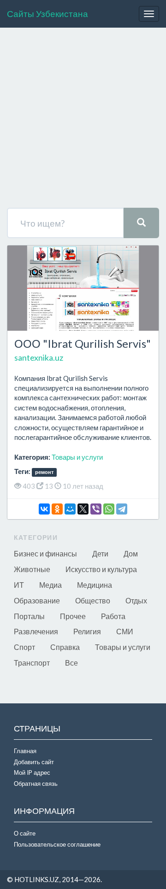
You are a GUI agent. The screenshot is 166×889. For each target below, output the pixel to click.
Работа (113, 616)
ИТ (19, 584)
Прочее (73, 616)
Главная (25, 750)
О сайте (25, 833)
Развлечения (36, 631)
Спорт (24, 647)
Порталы (29, 616)
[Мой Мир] (70, 509)
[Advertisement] (83, 120)
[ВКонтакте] (44, 509)
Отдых (136, 600)
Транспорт (32, 662)
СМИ (124, 631)
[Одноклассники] (57, 509)
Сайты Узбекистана (47, 13)
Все (71, 662)
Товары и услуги (77, 457)
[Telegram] (121, 509)
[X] (83, 509)
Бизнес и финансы (45, 553)
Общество (92, 600)
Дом (131, 553)
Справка (65, 647)
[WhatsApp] (108, 509)
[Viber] (95, 509)
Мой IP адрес (32, 772)
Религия (87, 631)
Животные (32, 569)
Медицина (94, 584)
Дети (100, 553)
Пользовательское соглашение (57, 844)
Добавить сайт (34, 762)
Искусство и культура (101, 569)
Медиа (50, 584)
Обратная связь (36, 783)
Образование (37, 600)
